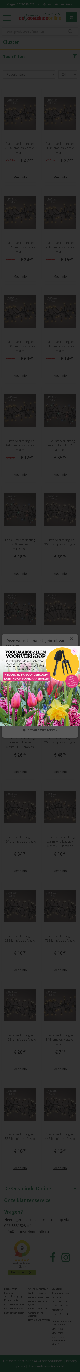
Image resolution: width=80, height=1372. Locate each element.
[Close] (74, 651)
